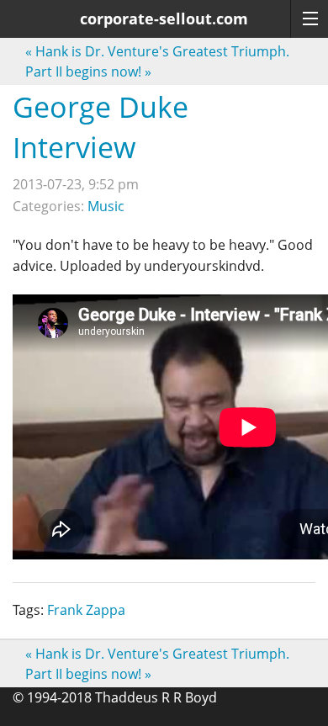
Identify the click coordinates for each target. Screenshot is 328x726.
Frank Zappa (86, 610)
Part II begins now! (88, 71)
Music (105, 206)
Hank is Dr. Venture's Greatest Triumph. (157, 51)
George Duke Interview (100, 127)
